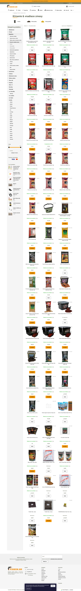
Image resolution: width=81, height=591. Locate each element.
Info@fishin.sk (29, 571)
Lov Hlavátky (12, 91)
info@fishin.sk (11, 3)
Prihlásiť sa (45, 561)
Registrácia (70, 3)
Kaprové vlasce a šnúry (14, 38)
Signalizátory (12, 51)
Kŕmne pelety (12, 46)
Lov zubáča (11, 95)
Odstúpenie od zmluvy (62, 577)
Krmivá (11, 44)
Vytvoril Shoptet (65, 589)
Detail (32, 50)
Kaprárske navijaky (13, 36)
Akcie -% (11, 84)
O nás (59, 569)
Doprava (59, 573)
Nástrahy (11, 93)
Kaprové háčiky (12, 69)
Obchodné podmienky (62, 572)
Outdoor (11, 73)
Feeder (11, 63)
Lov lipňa (11, 97)
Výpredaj (11, 89)
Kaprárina (11, 34)
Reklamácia (60, 574)
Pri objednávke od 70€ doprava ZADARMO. (40, 1)
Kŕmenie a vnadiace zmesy (14, 42)
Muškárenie (11, 29)
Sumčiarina (11, 71)
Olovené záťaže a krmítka (14, 65)
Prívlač (10, 32)
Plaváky (11, 61)
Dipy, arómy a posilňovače (14, 59)
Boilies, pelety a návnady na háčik (15, 40)
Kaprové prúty (12, 57)
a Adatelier (70, 589)
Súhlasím (53, 585)
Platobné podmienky (61, 576)
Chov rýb (11, 80)
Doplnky (11, 82)
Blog (59, 570)
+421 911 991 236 (19, 3)
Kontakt (59, 579)
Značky (10, 100)
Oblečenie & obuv (13, 76)
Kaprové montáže (13, 53)
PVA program (12, 55)
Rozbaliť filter (14, 152)
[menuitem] (11, 10)
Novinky (11, 87)
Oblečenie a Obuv (44, 576)
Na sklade (15, 150)
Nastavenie (28, 588)
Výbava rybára (12, 78)
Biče (10, 67)
